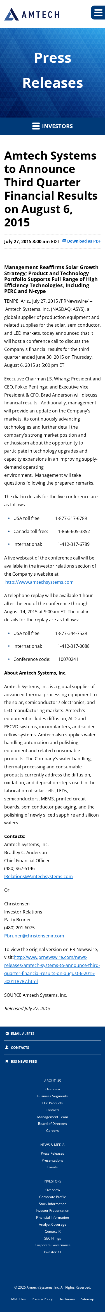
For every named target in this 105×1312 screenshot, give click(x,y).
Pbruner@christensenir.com (34, 936)
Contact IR (52, 1231)
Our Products (52, 1103)
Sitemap (87, 1299)
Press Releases (52, 1153)
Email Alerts (22, 1033)
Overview (52, 1089)
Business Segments (52, 1096)
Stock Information (52, 1203)
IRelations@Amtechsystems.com (38, 876)
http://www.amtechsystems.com (39, 582)
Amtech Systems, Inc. (43, 1287)
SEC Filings (52, 1238)
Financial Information (52, 1217)
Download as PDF (83, 241)
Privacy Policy (42, 1299)
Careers (52, 1130)
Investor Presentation (52, 1210)
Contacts (20, 1047)
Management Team (52, 1117)
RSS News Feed (24, 1061)
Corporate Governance (53, 1245)
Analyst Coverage (52, 1224)
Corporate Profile (52, 1196)
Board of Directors (52, 1123)
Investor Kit (52, 1252)
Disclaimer (67, 1299)
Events (52, 1167)
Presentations (52, 1160)
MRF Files (18, 1299)
